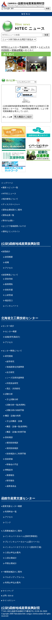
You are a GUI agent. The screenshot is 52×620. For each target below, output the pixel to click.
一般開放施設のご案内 (12, 572)
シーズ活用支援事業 (15, 378)
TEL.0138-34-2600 (39, 611)
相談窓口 (9, 300)
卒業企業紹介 (11, 563)
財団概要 (9, 257)
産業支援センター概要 (12, 506)
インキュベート (12, 306)
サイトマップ (8, 591)
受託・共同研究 (13, 388)
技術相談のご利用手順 (16, 453)
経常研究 (10, 361)
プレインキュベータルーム (22, 542)
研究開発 (9, 356)
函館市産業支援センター (18, 498)
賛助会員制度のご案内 (12, 210)
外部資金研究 (12, 383)
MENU (25, 14)
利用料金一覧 (11, 511)
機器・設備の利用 (13, 416)
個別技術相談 (12, 443)
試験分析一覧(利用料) (16, 405)
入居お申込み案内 (13, 552)
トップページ (7, 183)
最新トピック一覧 (10, 187)
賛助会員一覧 (8, 215)
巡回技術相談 (12, 448)
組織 (7, 262)
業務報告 (10, 475)
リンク (8, 522)
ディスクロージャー (11, 204)
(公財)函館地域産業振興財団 (20, 243)
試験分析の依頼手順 (15, 410)
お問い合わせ (8, 596)
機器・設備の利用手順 (16, 432)
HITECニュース (9, 193)
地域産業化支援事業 (15, 367)
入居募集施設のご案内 (12, 531)
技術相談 (9, 437)
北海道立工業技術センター (19, 318)
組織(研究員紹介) (12, 337)
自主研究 (10, 372)
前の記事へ (11, 80)
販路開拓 (9, 284)
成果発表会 (11, 486)
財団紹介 (6, 251)
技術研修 (9, 459)
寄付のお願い (8, 220)
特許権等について (10, 199)
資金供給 (9, 279)
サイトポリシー (9, 600)
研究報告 (10, 480)
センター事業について (12, 351)
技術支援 (9, 290)
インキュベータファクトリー (23, 547)
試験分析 (9, 394)
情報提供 (9, 470)
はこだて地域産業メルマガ (14, 226)
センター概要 (11, 331)
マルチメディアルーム (14, 577)
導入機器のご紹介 (23, 117)
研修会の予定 (12, 464)
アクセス (9, 268)
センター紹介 (8, 326)
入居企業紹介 (11, 558)
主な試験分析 (12, 399)
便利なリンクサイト (11, 231)
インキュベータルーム (21, 536)
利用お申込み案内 (13, 582)
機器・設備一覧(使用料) (17, 426)
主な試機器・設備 (14, 421)
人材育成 (9, 295)
